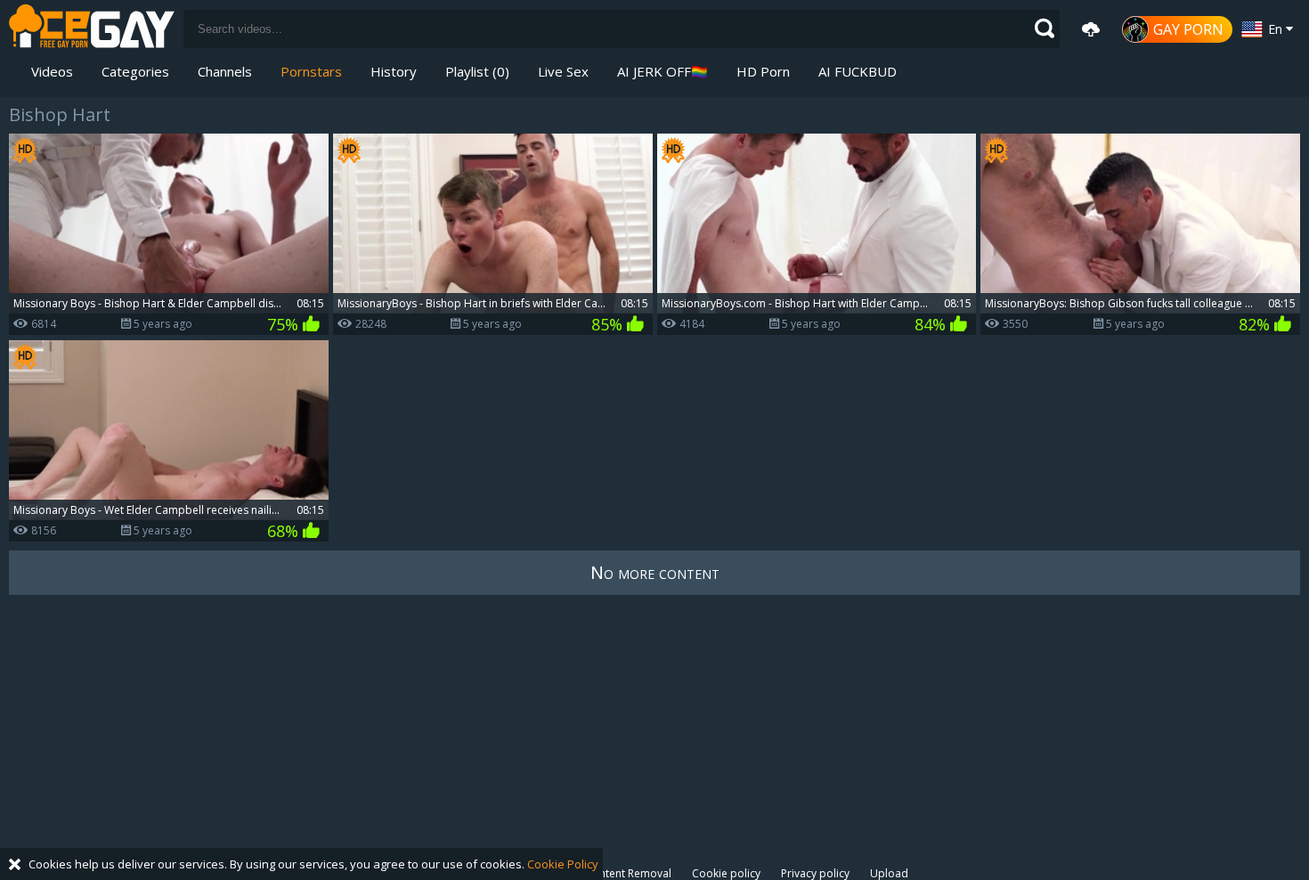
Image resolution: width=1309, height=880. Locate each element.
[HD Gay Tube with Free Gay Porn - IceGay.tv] (92, 29)
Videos (52, 71)
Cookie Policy (562, 864)
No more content (655, 572)
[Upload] (1091, 29)
